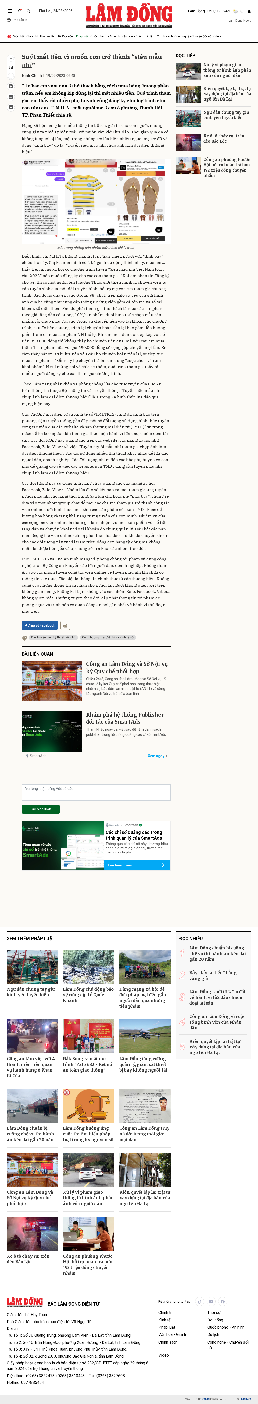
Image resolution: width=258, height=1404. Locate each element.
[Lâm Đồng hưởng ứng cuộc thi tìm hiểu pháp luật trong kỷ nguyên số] (88, 1106)
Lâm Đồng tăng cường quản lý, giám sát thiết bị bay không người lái (143, 1064)
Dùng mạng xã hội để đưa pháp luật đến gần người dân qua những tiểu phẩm (142, 998)
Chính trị (32, 36)
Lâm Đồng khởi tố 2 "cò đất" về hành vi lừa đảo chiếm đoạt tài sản (218, 997)
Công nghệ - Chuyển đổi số (192, 36)
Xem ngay (156, 756)
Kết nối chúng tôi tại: (174, 1301)
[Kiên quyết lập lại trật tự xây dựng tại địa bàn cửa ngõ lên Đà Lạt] (188, 94)
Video (217, 36)
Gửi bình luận (41, 809)
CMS (210, 1399)
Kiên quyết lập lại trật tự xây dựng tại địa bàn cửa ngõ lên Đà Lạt (227, 94)
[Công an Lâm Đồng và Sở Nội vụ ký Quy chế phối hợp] (52, 681)
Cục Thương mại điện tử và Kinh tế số (108, 637)
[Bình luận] (11, 97)
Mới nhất (19, 36)
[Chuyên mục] (10, 11)
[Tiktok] (199, 1301)
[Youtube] (211, 1301)
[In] (65, 625)
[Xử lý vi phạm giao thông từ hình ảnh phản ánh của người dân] (188, 71)
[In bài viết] (11, 108)
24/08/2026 (55, 11)
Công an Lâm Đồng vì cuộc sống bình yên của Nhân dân (217, 1022)
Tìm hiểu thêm (120, 865)
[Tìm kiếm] (28, 11)
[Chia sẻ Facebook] (11, 86)
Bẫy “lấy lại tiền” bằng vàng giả (213, 975)
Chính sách (165, 36)
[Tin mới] (20, 11)
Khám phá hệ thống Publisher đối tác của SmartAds (125, 718)
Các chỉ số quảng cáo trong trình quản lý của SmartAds (134, 835)
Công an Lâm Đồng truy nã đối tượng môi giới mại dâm (144, 1134)
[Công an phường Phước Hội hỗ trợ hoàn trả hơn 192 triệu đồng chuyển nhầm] (188, 165)
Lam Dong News (240, 20)
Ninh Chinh (32, 75)
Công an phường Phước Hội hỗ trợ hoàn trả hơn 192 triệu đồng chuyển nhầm (226, 167)
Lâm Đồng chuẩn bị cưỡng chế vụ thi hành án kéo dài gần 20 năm (31, 1134)
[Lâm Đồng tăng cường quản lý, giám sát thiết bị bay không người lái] (145, 1036)
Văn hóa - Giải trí (133, 36)
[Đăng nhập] (249, 11)
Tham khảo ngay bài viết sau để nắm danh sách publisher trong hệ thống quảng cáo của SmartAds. (126, 732)
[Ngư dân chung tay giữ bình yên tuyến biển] (188, 118)
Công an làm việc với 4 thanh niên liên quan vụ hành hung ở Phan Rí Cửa (31, 1067)
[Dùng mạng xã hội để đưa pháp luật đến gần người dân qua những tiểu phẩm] (145, 967)
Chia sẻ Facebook (41, 625)
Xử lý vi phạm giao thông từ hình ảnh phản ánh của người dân (227, 70)
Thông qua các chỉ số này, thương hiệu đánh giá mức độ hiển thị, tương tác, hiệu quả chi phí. (137, 848)
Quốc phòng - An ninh (105, 36)
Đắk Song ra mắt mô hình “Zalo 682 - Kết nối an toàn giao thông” (88, 1064)
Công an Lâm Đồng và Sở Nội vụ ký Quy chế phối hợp (127, 667)
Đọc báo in (20, 20)
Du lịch (150, 36)
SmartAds (38, 756)
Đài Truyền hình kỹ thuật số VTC (53, 637)
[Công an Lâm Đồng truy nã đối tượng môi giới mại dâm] (145, 1106)
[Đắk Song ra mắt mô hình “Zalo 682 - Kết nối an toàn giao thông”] (88, 1036)
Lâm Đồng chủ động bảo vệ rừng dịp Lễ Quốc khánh (88, 995)
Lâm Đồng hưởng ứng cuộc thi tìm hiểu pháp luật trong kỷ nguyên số (88, 1134)
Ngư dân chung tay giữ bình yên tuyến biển (226, 115)
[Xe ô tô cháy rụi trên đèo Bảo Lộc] (188, 142)
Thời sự (45, 36)
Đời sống (68, 36)
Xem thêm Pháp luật (31, 938)
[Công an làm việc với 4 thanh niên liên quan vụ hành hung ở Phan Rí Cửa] (32, 1036)
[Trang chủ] (9, 36)
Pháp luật (82, 36)
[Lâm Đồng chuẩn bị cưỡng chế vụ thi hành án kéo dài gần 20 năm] (32, 1106)
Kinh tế (56, 36)
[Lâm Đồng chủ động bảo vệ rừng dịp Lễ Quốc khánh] (88, 967)
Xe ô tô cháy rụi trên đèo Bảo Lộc (223, 138)
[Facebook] (222, 1301)
